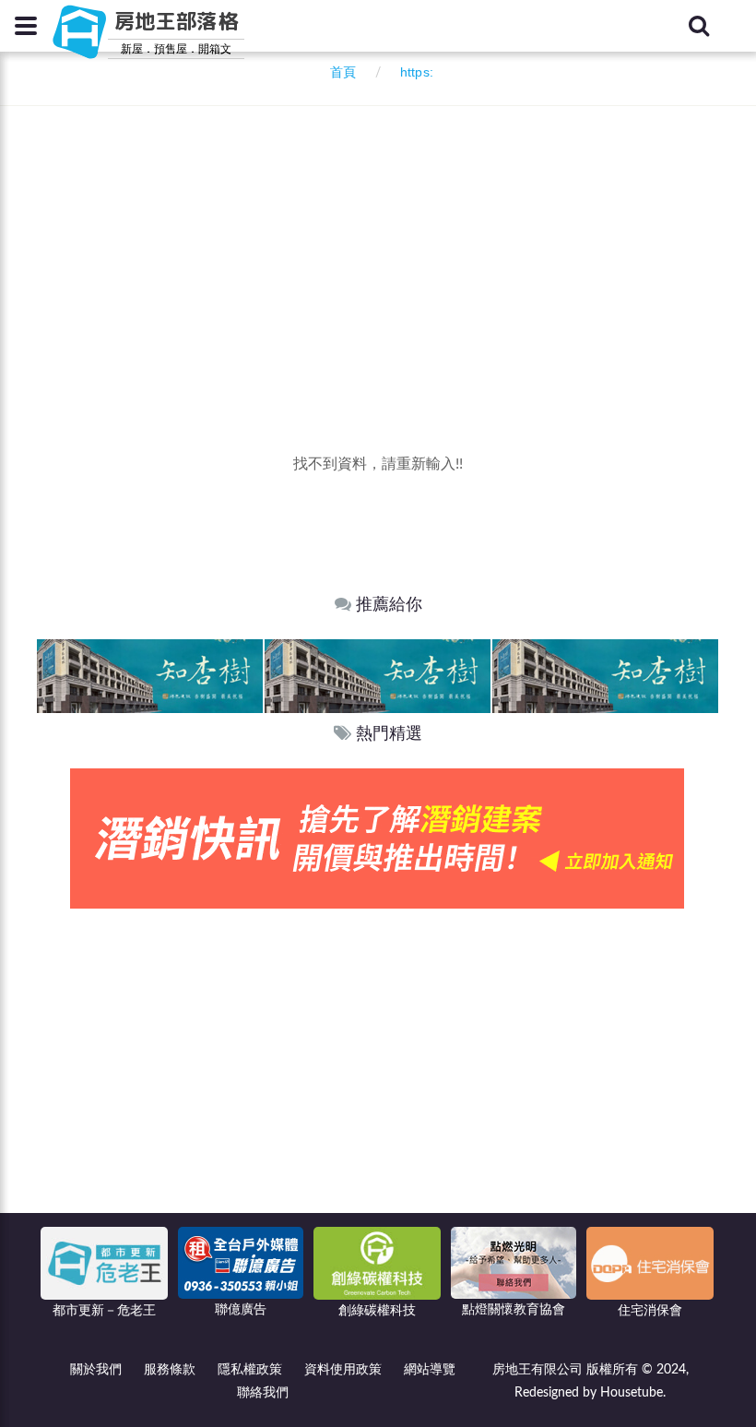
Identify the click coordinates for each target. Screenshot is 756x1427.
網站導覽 (429, 1369)
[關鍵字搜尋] (699, 26)
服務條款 (169, 1369)
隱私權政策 (250, 1369)
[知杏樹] (150, 675)
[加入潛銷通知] (377, 838)
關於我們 (96, 1369)
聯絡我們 (263, 1392)
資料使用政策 (343, 1369)
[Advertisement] (396, 244)
